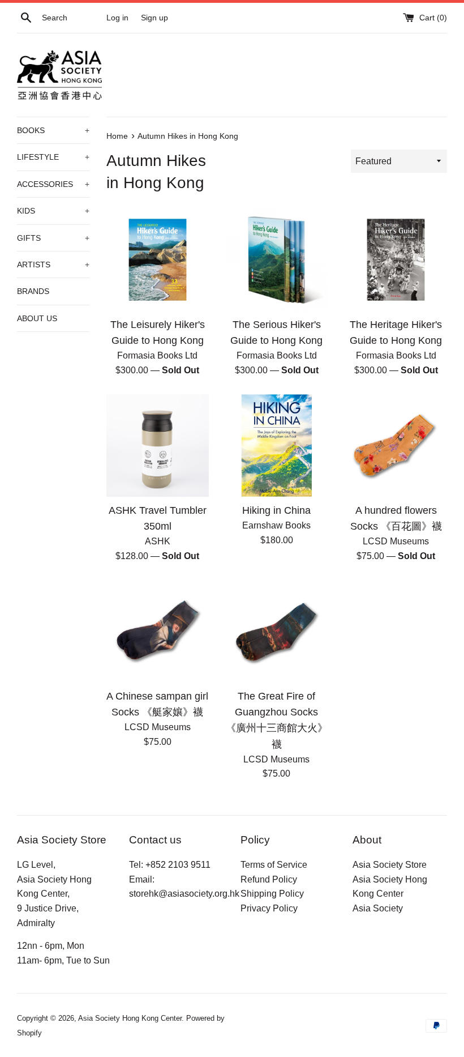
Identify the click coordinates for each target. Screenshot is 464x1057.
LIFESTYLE (53, 156)
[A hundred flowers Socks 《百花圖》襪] (396, 445)
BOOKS (53, 130)
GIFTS (53, 237)
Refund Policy (268, 879)
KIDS (53, 210)
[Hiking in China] (277, 445)
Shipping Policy (272, 893)
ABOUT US (37, 318)
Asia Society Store (390, 865)
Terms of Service (273, 865)
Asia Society (378, 908)
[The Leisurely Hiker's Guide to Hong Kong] (157, 259)
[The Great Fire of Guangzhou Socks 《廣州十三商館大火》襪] (277, 631)
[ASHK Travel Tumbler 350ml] (157, 445)
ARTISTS (53, 264)
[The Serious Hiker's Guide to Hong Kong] (277, 259)
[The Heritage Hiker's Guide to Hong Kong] (396, 259)
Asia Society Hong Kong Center (130, 1018)
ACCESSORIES (53, 184)
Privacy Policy (269, 908)
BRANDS (33, 291)
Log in (117, 17)
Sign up (154, 17)
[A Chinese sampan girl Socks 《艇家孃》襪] (157, 631)
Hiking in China (276, 510)
